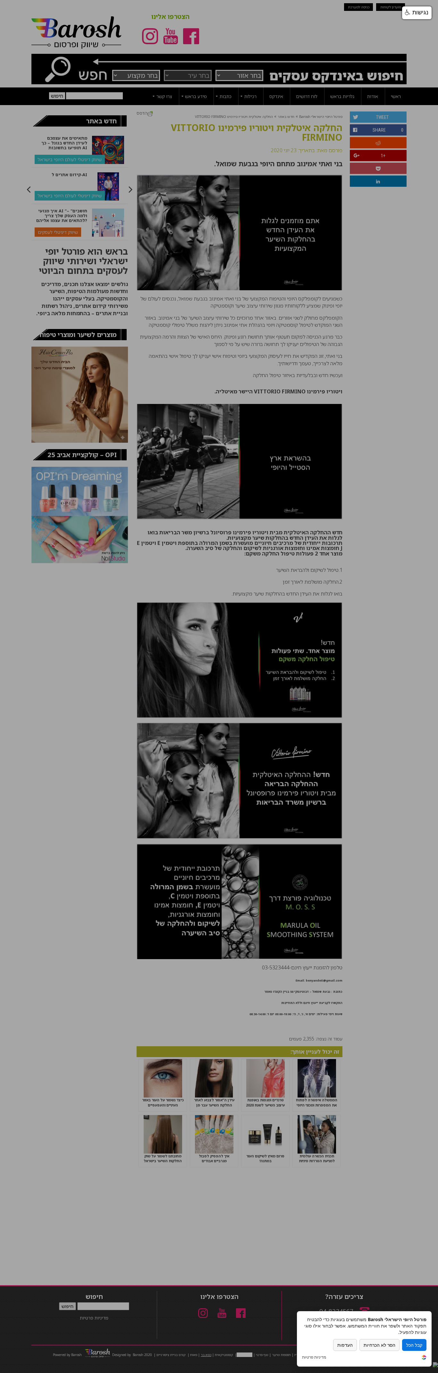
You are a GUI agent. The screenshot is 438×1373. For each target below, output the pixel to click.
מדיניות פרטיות (314, 1357)
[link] (423, 1358)
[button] (417, 12)
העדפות (345, 1345)
